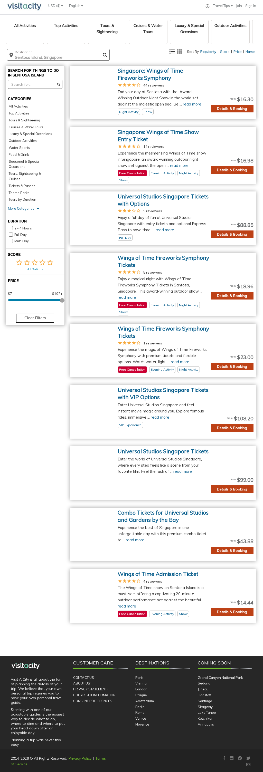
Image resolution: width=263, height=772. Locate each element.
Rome (140, 712)
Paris (139, 678)
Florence (142, 724)
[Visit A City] (25, 666)
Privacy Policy (80, 758)
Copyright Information (94, 695)
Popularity (208, 52)
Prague (141, 695)
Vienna (141, 683)
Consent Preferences (92, 701)
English (75, 6)
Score (225, 52)
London (141, 689)
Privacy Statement (90, 689)
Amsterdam (144, 701)
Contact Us (83, 678)
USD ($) (54, 6)
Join (239, 6)
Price (237, 52)
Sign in (250, 6)
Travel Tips (222, 6)
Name (250, 52)
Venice (140, 718)
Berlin (140, 707)
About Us (81, 683)
